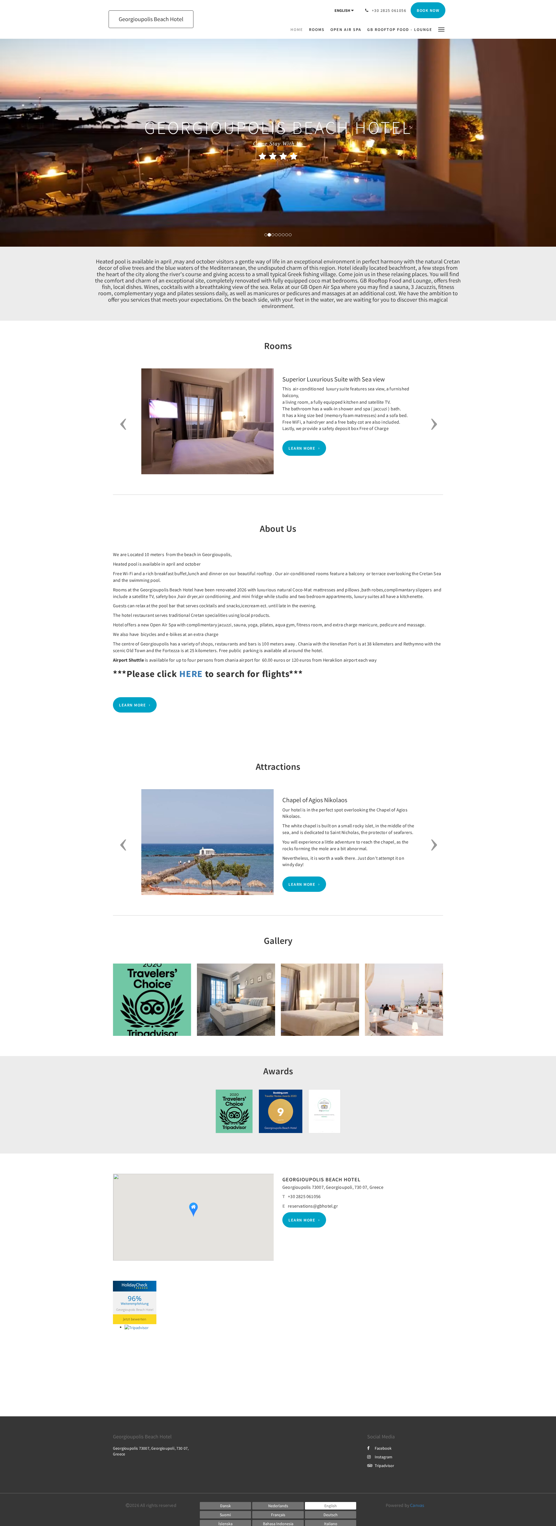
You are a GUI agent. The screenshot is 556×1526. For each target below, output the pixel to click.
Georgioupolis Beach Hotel (134, 1309)
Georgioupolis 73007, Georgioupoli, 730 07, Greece (332, 1187)
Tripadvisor (384, 1465)
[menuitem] (298, 29)
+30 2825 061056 (304, 1196)
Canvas (417, 1505)
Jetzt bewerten (134, 1319)
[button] (441, 29)
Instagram (383, 1456)
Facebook (383, 1448)
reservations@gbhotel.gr (313, 1206)
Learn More (301, 448)
